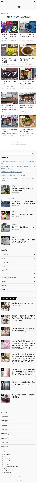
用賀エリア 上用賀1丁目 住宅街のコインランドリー (28, 36)
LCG (19, 7)
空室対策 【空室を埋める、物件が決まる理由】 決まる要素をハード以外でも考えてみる (23, 318)
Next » (23, 143)
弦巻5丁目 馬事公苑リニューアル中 (13, 175)
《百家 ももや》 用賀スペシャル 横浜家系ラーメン (27, 83)
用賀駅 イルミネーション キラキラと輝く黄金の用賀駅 (9, 60)
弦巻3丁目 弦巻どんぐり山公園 (11, 172)
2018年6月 (4, 417)
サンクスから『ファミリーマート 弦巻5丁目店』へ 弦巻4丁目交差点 (18, 167)
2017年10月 (5, 434)
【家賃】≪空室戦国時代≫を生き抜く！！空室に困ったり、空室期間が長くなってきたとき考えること (23, 372)
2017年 (8, 13)
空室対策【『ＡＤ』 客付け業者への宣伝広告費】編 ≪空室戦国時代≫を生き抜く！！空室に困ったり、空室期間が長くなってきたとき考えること (23, 358)
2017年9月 (4, 438)
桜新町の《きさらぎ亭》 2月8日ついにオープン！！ (27, 107)
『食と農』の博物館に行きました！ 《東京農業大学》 (17, 162)
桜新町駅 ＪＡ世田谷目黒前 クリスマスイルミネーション (9, 36)
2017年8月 (4, 442)
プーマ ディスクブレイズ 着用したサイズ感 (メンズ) (18, 179)
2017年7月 (4, 447)
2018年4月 (4, 425)
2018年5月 (4, 421)
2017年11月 (5, 429)
